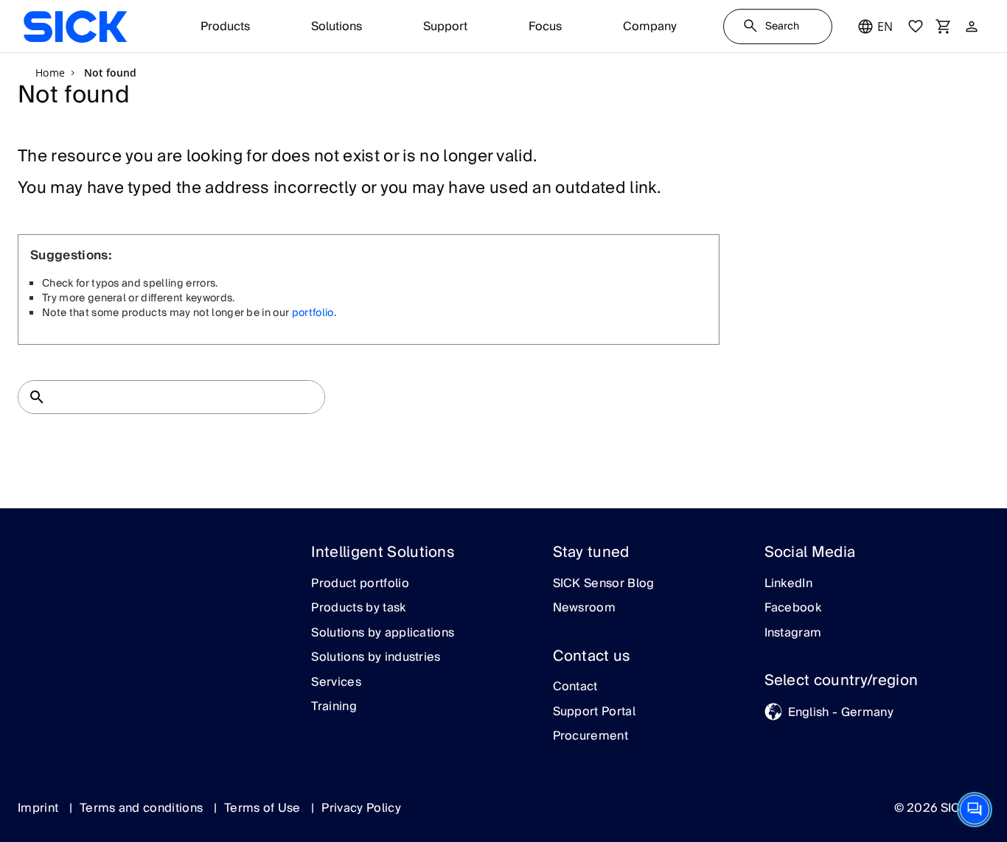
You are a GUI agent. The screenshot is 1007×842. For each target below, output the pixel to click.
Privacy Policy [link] (360, 808)
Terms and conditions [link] (143, 808)
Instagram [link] (793, 633)
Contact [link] (575, 687)
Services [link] (336, 682)
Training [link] (334, 707)
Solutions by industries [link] (375, 657)
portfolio (313, 313)
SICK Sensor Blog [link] (604, 584)
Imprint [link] (40, 808)
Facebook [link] (793, 608)
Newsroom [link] (584, 608)
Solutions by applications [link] (382, 633)
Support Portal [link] (594, 712)
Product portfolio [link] (359, 584)
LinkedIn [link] (788, 584)
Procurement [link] (591, 736)
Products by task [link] (358, 608)
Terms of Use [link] (264, 808)
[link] (75, 26)
